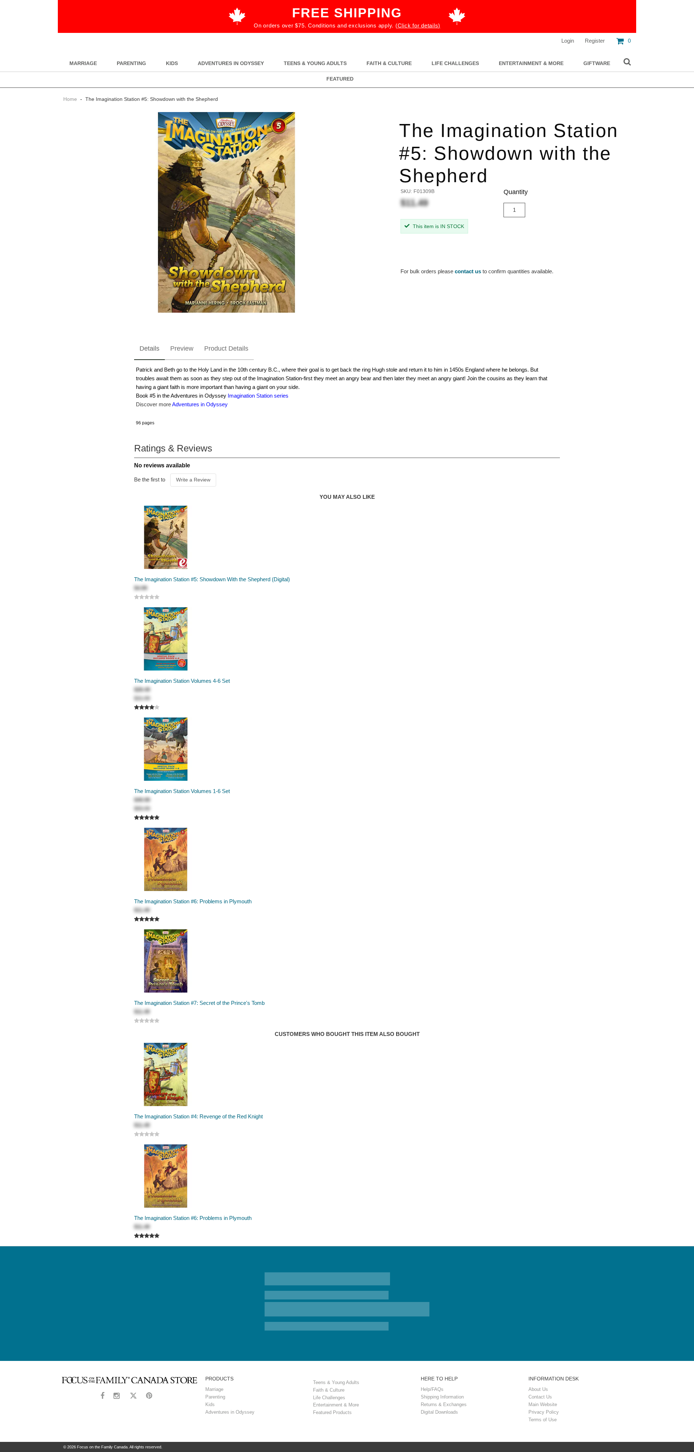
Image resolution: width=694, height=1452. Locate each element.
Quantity (516, 192)
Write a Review (193, 480)
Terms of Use (542, 1419)
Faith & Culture (389, 63)
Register (595, 41)
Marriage (83, 63)
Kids (172, 63)
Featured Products (332, 1412)
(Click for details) (417, 25)
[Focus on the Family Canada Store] (129, 1380)
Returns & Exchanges (444, 1404)
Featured (340, 79)
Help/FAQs (432, 1389)
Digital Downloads (439, 1412)
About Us (538, 1389)
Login (567, 41)
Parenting (131, 63)
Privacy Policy (543, 1412)
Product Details (226, 348)
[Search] (627, 62)
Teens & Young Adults (315, 63)
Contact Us (540, 1397)
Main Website (542, 1404)
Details (149, 348)
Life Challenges (455, 63)
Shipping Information (442, 1397)
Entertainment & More (531, 63)
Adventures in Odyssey (231, 63)
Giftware (596, 63)
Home (70, 99)
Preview (181, 348)
